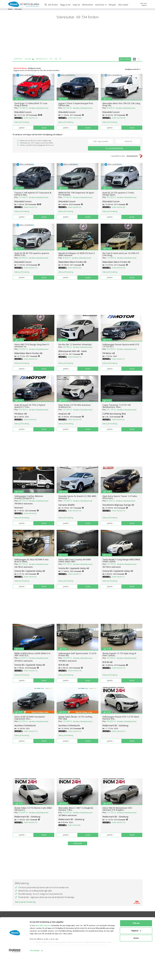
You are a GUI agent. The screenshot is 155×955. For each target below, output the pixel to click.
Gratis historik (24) (74, 511)
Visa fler (77, 843)
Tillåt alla (136, 923)
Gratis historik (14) (74, 357)
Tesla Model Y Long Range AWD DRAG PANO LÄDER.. (121, 560)
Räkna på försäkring (21, 122)
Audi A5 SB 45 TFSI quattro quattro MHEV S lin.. (31, 254)
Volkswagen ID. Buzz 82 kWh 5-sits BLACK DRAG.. (31, 560)
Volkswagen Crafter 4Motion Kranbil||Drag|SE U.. (28, 497)
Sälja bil (76, 4)
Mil (56, 59)
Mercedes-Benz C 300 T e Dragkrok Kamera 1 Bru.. (75, 809)
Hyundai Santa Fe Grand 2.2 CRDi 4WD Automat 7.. (77, 497)
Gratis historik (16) (30, 207)
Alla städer (123, 4)
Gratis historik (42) (74, 268)
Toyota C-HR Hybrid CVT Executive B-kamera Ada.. (33, 193)
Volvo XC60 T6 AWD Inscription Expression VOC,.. (29, 717)
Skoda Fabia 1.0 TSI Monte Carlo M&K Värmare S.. (33, 809)
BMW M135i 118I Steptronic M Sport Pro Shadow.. (76, 193)
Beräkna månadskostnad (38, 108)
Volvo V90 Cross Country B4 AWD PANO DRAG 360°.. (74, 560)
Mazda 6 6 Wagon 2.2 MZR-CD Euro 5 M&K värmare (76, 254)
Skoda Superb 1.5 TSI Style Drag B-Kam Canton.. (119, 654)
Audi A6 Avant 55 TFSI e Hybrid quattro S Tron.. (29, 406)
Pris (51, 59)
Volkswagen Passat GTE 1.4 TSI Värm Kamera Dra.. (120, 717)
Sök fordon (52, 4)
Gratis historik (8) (30, 513)
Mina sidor (143, 3)
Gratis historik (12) (30, 118)
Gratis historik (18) (118, 118)
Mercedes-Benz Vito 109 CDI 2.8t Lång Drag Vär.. (121, 104)
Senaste (28, 59)
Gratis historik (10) (74, 207)
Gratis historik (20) (74, 118)
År (60, 59)
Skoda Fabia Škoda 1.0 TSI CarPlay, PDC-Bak (75, 717)
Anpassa (134, 931)
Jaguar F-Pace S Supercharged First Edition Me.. (75, 104)
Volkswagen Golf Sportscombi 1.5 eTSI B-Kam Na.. (77, 654)
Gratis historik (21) (118, 731)
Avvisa (136, 938)
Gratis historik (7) (118, 359)
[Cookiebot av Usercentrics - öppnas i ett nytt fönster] (15, 950)
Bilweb (10, 9)
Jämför (22, 127)
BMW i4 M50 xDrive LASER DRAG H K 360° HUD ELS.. (32, 654)
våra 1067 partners (43, 925)
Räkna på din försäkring (25, 902)
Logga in (144, 5)
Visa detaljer (35, 950)
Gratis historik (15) (30, 268)
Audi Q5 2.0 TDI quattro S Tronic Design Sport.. (118, 193)
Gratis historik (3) (118, 419)
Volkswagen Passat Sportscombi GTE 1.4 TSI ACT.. (120, 345)
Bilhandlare (87, 4)
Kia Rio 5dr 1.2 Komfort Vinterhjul (75, 344)
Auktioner (100, 4)
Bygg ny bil (65, 4)
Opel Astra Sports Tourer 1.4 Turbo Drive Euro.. (119, 497)
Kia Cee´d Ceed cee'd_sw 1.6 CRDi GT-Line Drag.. (121, 254)
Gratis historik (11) (74, 574)
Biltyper (112, 4)
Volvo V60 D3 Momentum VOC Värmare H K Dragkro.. (117, 809)
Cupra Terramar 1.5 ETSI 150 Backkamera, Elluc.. (116, 406)
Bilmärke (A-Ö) (41, 59)
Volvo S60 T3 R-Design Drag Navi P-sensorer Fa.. (31, 345)
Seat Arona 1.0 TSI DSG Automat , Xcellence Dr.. (75, 406)
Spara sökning (125, 59)
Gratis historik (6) (30, 419)
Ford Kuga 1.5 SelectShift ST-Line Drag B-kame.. (30, 104)
